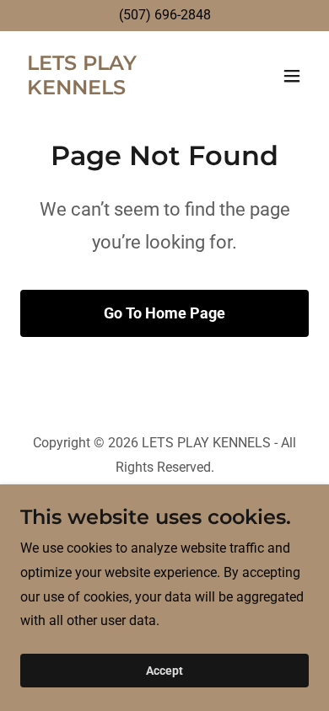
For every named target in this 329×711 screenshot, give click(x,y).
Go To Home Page (164, 313)
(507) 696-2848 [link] (165, 15)
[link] (121, 90)
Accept (164, 670)
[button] (292, 76)
